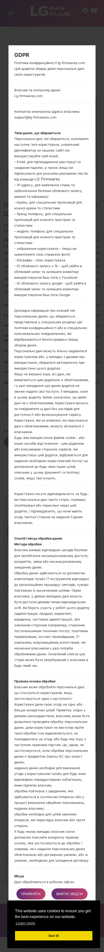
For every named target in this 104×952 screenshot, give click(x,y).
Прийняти (31, 894)
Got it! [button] (54, 936)
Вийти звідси (69, 894)
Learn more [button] (25, 923)
